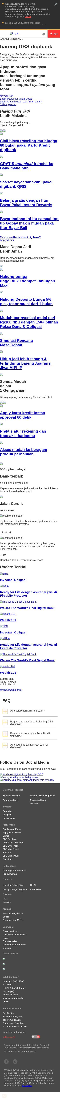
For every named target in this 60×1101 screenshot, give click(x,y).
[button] (56, 4)
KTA (5, 898)
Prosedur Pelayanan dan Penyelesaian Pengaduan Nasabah (13, 1019)
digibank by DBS (33, 774)
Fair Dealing (10, 1047)
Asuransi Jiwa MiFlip (13, 920)
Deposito (7, 811)
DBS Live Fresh (10, 846)
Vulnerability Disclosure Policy (34, 1047)
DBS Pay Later (10, 839)
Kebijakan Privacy (38, 1045)
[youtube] (15, 1061)
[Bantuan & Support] (43, 33)
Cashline (7, 902)
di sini (28, 16)
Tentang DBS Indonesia (14, 870)
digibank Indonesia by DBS (38, 780)
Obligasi (7, 814)
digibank (11, 690)
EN (33, 1037)
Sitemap (7, 948)
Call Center (8, 1013)
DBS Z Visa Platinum (13, 842)
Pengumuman (10, 874)
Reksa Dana (9, 818)
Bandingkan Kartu (12, 829)
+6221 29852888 (11, 988)
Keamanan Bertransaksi (15, 1026)
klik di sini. (27, 1085)
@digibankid (31, 777)
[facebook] (6, 1061)
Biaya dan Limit (10, 931)
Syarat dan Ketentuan (15, 1045)
